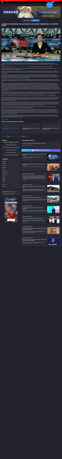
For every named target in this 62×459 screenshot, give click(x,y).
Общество (23, 136)
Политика (8, 136)
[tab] (26, 20)
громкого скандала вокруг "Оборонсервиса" (21, 66)
